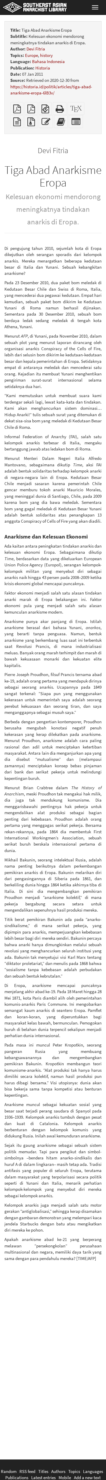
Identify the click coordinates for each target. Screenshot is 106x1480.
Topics (74, 1471)
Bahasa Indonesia (48, 61)
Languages (93, 1471)
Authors (58, 1471)
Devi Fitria (35, 49)
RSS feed (27, 1471)
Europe (31, 55)
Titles (43, 1471)
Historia (42, 68)
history (46, 55)
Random (8, 1471)
